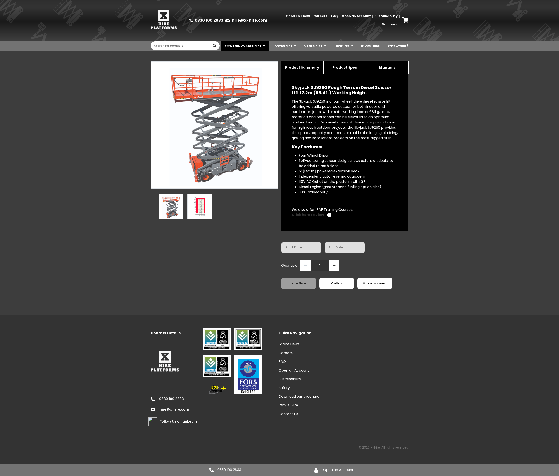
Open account (375, 283)
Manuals (387, 67)
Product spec (344, 67)
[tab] (302, 67)
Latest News (289, 344)
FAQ (334, 16)
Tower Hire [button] (282, 45)
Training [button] (341, 45)
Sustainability (386, 16)
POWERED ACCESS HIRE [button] (243, 45)
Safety (284, 387)
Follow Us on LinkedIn (178, 421)
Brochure (390, 24)
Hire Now (298, 283)
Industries (370, 45)
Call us (336, 283)
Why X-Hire (288, 405)
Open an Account (356, 16)
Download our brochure (299, 396)
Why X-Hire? (398, 45)
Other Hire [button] (313, 45)
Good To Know (298, 16)
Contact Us (288, 413)
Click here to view (308, 214)
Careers (320, 16)
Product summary (302, 67)
